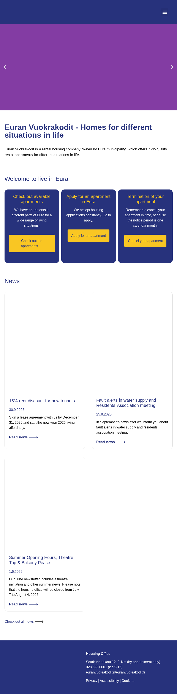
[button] (164, 12)
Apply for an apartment (88, 235)
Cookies (128, 681)
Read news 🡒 (23, 437)
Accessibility (109, 681)
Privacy (91, 681)
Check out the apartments (31, 243)
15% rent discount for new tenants (42, 400)
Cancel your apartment (145, 241)
